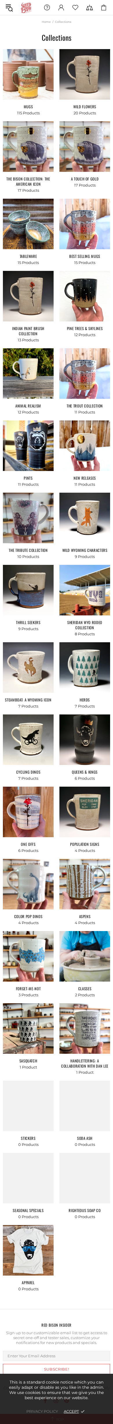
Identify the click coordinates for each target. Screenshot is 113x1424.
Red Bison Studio (26, 7)
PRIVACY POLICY (42, 1411)
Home (46, 22)
